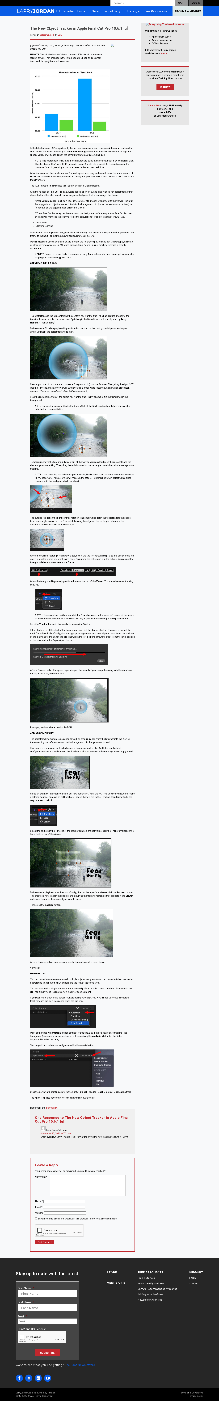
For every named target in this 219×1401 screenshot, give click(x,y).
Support (196, 1272)
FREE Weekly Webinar (151, 1283)
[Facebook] (19, 1378)
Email (38, 1207)
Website (39, 1213)
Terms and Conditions (191, 1392)
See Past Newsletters (80, 1365)
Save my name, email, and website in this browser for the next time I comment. (78, 1218)
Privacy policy (196, 1396)
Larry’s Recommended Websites (157, 1288)
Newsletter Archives (150, 1299)
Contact (194, 1283)
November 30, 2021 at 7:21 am (56, 1133)
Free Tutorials (146, 1277)
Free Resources (151, 1272)
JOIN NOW (165, 87)
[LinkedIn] (38, 1378)
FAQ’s (192, 1277)
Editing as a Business (151, 1294)
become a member (187, 11)
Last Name (26, 1302)
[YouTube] (47, 1378)
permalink (51, 1107)
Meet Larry (116, 1282)
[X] (28, 1378)
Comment (41, 1177)
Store (112, 1272)
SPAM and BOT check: (32, 1329)
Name (39, 1201)
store (164, 53)
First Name (26, 1288)
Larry (60, 35)
